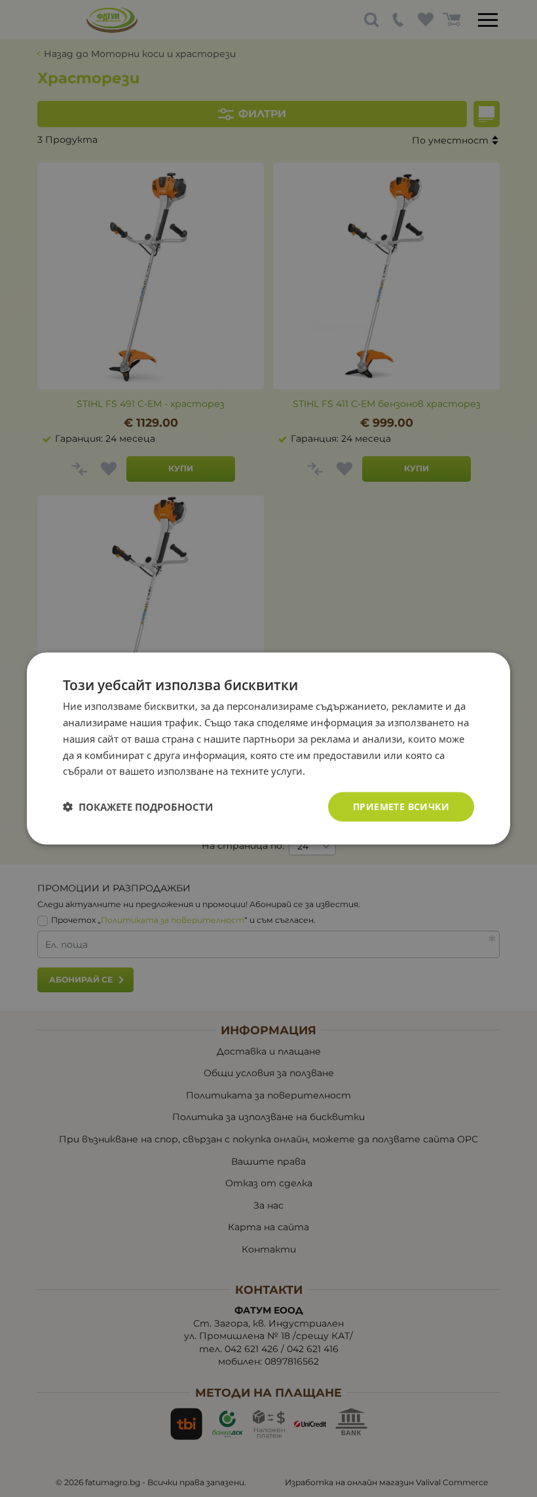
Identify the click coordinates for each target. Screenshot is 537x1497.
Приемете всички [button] (401, 806)
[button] (138, 807)
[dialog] (268, 749)
